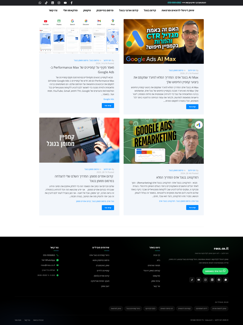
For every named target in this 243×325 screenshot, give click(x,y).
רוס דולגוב (192, 70)
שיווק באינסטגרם (102, 265)
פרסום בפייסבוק (104, 10)
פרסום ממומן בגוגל (176, 70)
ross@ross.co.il (48, 265)
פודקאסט (156, 275)
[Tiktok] (46, 3)
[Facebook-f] (71, 3)
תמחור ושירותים (154, 265)
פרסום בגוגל (94, 60)
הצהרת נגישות (38, 320)
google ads (109, 99)
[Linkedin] (52, 3)
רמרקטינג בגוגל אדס (167, 201)
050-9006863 (49, 255)
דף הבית (156, 255)
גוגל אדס (195, 201)
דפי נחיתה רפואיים (167, 308)
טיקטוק (87, 10)
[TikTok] (192, 279)
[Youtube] (65, 3)
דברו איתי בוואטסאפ (214, 271)
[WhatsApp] (225, 279)
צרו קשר (53, 10)
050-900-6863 (175, 2)
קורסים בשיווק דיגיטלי (151, 270)
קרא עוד (192, 107)
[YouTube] (198, 279)
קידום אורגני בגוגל (128, 10)
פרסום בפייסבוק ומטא (101, 260)
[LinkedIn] (212, 279)
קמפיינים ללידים (103, 270)
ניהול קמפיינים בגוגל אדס (99, 255)
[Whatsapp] (40, 3)
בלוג (158, 260)
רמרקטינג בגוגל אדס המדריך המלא (177, 177)
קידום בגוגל (150, 10)
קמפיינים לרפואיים (184, 308)
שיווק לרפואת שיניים (219, 308)
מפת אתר (18, 320)
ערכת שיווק (155, 281)
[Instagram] (59, 3)
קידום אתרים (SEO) (101, 275)
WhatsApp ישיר (48, 260)
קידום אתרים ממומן (83, 201)
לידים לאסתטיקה (201, 308)
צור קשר (156, 286)
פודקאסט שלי (70, 10)
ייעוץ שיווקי (105, 286)
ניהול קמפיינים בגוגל (133, 308)
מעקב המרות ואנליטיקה (100, 281)
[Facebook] (219, 279)
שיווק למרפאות (116, 308)
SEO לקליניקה (150, 308)
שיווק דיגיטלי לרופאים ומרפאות (178, 10)
